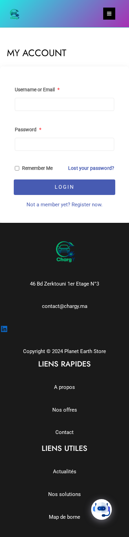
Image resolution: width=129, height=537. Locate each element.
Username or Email (37, 89)
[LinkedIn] (4, 329)
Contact (64, 432)
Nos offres (64, 410)
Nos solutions (64, 494)
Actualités (64, 471)
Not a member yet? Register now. (64, 205)
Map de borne (64, 517)
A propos (64, 387)
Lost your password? (91, 168)
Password (28, 129)
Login (65, 187)
